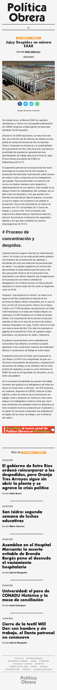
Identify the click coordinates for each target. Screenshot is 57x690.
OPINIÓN (26, 669)
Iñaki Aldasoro (32, 52)
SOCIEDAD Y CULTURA (22, 664)
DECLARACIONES (12, 669)
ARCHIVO (44, 666)
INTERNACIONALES (34, 658)
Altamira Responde (42, 669)
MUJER (33, 661)
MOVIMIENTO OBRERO (28, 38)
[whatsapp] (37, 104)
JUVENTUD (39, 664)
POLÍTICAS (19, 658)
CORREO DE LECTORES (18, 666)
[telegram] (31, 104)
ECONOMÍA (44, 661)
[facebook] (20, 104)
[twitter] (25, 104)
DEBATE (34, 666)
